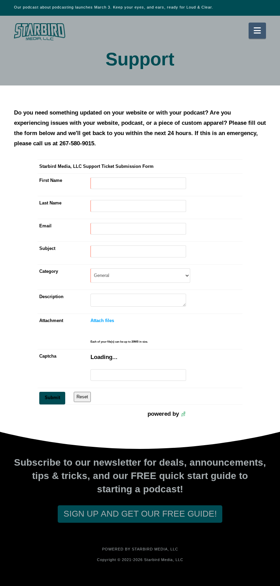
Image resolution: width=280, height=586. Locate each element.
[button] (257, 31)
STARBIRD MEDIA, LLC (155, 549)
